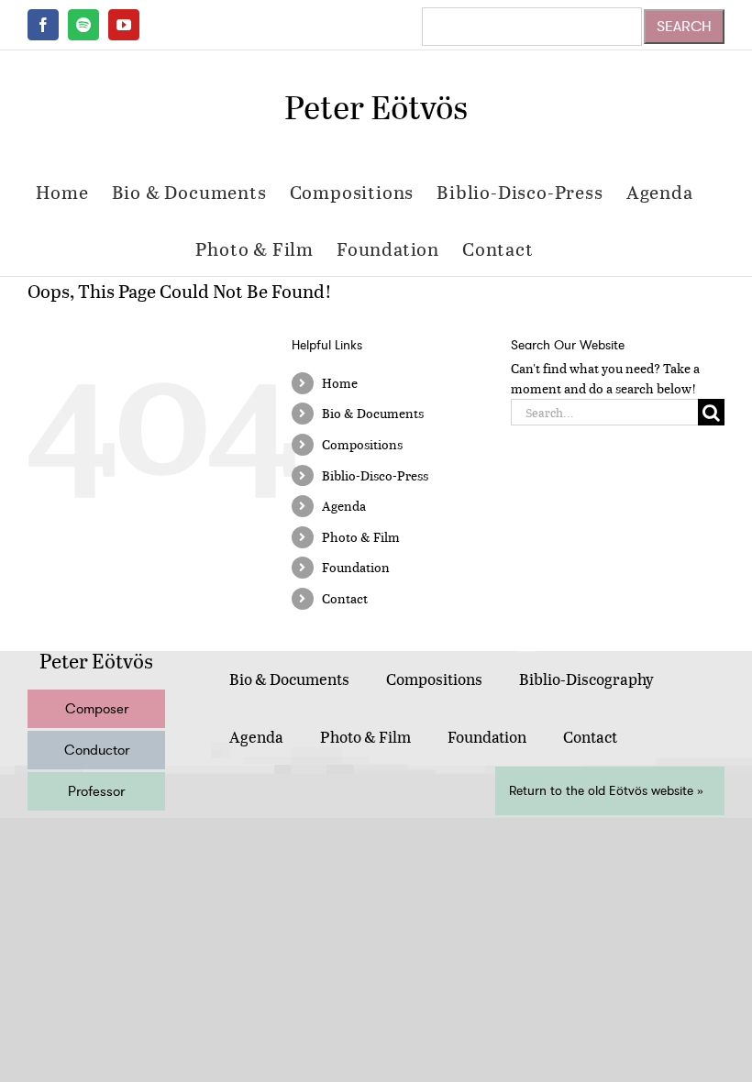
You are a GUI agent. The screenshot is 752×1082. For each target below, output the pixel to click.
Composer (96, 709)
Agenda (344, 505)
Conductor (96, 750)
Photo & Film (361, 537)
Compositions (362, 444)
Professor (96, 791)
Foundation (356, 567)
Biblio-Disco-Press (375, 475)
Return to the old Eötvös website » (606, 791)
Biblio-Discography (586, 679)
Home (340, 383)
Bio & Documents (373, 413)
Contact (345, 598)
